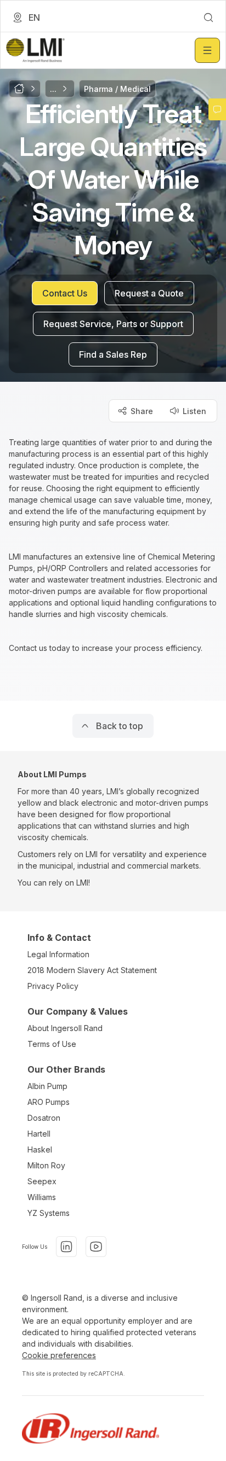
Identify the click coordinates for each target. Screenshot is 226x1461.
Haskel (39, 1149)
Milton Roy (46, 1165)
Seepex (41, 1181)
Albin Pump (47, 1086)
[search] (208, 17)
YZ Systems (48, 1213)
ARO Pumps (48, 1102)
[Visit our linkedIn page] (66, 1246)
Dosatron (43, 1117)
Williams (41, 1197)
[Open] (207, 50)
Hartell (38, 1133)
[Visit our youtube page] (96, 1246)
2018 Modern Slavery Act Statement (92, 970)
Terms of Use (51, 1044)
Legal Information (58, 954)
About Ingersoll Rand (65, 1028)
